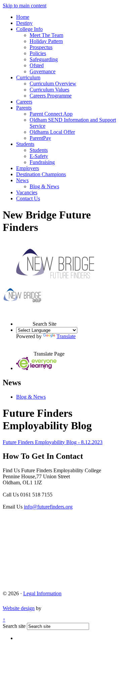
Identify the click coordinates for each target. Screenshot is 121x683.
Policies (38, 53)
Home (22, 17)
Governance (42, 71)
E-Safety (39, 156)
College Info (29, 29)
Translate (66, 336)
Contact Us (28, 198)
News (22, 180)
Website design (19, 608)
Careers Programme (51, 95)
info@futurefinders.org (48, 507)
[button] (24, 318)
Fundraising (42, 162)
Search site (14, 626)
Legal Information (42, 593)
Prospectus (41, 47)
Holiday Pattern (46, 41)
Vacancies (26, 192)
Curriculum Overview (53, 83)
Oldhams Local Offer (52, 132)
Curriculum (28, 77)
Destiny (24, 23)
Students (25, 144)
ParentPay (40, 138)
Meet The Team (46, 35)
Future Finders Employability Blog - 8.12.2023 (53, 442)
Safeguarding (44, 59)
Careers (24, 102)
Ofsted (37, 65)
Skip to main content (24, 5)
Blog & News (44, 186)
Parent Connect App (51, 114)
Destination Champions (41, 174)
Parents (24, 108)
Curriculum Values (49, 89)
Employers (27, 168)
